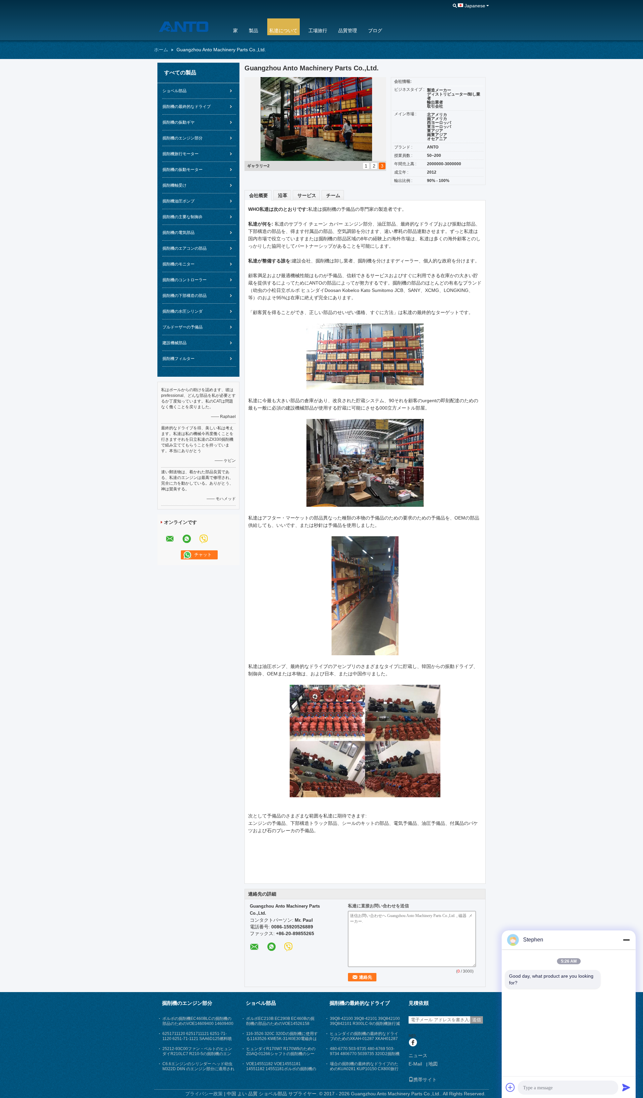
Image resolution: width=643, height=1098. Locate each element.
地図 (433, 1063)
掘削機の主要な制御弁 (182, 217)
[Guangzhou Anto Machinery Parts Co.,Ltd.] (189, 26)
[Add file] (510, 1087)
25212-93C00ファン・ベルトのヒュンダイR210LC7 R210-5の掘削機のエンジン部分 (197, 1053)
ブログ (375, 30)
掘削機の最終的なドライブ (186, 106)
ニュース (418, 1055)
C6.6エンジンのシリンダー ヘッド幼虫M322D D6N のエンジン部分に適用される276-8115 (198, 1068)
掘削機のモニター (178, 264)
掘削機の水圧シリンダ (182, 311)
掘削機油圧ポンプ (178, 201)
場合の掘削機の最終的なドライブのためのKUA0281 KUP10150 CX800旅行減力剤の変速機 (364, 1068)
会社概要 (258, 195)
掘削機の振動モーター (182, 169)
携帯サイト (425, 1079)
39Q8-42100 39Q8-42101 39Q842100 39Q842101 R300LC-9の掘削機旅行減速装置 (365, 1023)
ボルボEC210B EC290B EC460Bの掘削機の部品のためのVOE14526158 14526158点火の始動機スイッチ (280, 1023)
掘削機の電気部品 (178, 232)
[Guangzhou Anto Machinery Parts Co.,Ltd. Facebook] (413, 1043)
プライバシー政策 (204, 1093)
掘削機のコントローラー (184, 280)
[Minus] (626, 940)
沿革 (282, 195)
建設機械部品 (174, 343)
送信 (476, 1019)
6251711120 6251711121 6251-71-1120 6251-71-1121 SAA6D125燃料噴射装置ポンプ (197, 1038)
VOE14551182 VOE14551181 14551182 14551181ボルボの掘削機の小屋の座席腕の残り (281, 1068)
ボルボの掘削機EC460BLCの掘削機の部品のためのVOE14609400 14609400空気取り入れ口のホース (197, 1023)
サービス (306, 195)
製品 (253, 30)
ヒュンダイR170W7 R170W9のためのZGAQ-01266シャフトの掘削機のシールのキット (280, 1053)
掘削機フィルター (178, 358)
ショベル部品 (174, 90)
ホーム (161, 49)
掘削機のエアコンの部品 (184, 248)
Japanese (475, 5)
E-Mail (415, 1063)
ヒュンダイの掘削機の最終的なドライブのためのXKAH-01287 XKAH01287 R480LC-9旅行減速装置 (364, 1038)
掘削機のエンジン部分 (182, 138)
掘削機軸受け (174, 185)
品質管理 (347, 30)
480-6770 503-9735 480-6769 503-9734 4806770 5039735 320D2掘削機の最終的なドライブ (365, 1053)
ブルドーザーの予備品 (182, 327)
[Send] (626, 1087)
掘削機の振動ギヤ (178, 122)
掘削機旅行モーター (180, 153)
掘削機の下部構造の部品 (184, 295)
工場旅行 (317, 30)
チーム (333, 195)
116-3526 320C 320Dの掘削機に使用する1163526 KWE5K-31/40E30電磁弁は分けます (282, 1038)
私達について (283, 30)
